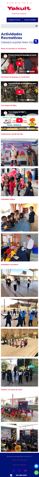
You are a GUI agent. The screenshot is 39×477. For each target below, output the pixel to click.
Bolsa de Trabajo (19, 465)
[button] (36, 25)
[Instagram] (19, 471)
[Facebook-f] (14, 471)
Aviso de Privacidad (19, 460)
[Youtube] (25, 471)
